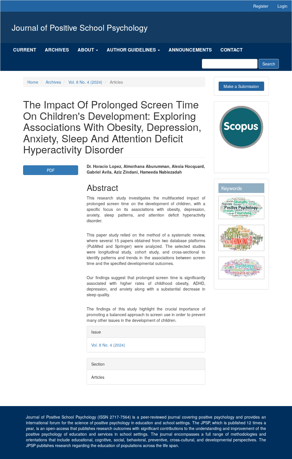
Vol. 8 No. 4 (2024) (85, 82)
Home (32, 82)
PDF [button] (51, 170)
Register (260, 6)
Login (282, 6)
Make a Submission (241, 86)
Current (24, 49)
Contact (231, 49)
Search (268, 64)
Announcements (190, 49)
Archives (57, 49)
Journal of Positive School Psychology (80, 27)
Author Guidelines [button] (132, 49)
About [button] (86, 49)
